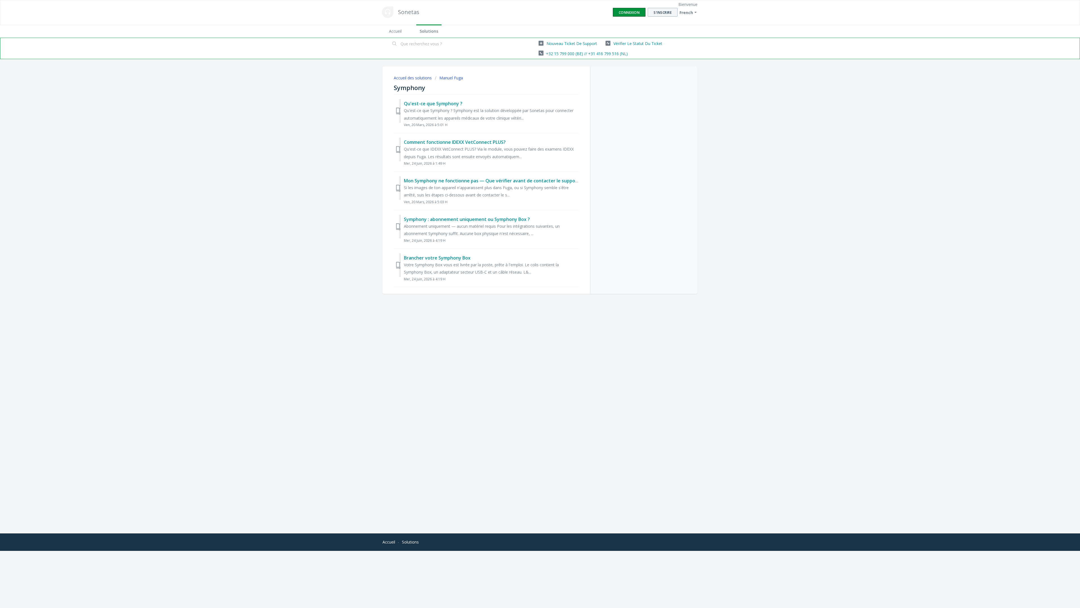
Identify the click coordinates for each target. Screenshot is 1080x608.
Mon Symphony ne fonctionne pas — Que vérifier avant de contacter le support (491, 181)
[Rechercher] (395, 44)
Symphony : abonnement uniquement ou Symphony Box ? (467, 219)
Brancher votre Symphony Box (437, 258)
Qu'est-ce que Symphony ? (433, 103)
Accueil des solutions (413, 78)
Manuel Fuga (451, 78)
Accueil (395, 31)
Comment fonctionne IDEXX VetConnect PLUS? (455, 142)
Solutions (429, 31)
